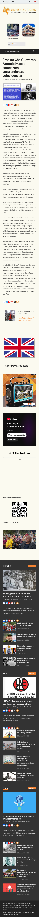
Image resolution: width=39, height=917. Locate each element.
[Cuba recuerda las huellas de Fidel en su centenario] (9, 635)
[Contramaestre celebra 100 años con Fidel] (9, 623)
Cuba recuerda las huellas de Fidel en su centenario (26, 635)
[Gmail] (12, 105)
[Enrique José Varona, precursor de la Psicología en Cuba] (9, 858)
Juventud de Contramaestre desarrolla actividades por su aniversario (26, 873)
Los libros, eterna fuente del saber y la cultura (26, 731)
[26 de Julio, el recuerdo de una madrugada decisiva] (9, 646)
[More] (17, 105)
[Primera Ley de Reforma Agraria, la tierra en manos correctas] (9, 658)
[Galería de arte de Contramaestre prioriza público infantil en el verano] (9, 742)
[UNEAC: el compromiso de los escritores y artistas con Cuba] (19, 678)
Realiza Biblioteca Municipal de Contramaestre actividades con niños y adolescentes (25, 760)
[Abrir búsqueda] (33, 51)
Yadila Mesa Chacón (26, 599)
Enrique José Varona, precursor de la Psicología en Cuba (26, 860)
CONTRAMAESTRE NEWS (16, 366)
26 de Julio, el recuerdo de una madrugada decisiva (25, 648)
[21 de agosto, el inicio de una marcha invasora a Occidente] (19, 571)
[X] (15, 105)
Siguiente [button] (33, 539)
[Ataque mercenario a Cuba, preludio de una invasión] (9, 845)
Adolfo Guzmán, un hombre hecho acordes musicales (25, 775)
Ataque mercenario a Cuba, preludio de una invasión (25, 847)
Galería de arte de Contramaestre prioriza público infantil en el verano (26, 745)
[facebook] (32, 2)
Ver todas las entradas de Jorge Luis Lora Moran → (26, 320)
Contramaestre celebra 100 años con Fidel (25, 624)
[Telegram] (7, 105)
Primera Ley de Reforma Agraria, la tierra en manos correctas (26, 660)
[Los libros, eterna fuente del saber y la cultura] (9, 731)
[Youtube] (35, 2)
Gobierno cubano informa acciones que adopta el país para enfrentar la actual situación (26, 887)
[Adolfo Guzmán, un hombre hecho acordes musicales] (9, 773)
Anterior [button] (5, 539)
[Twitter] (29, 2)
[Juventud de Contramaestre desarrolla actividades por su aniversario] (9, 870)
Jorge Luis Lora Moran (25, 79)
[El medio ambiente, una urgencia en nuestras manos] (19, 793)
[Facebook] (4, 105)
